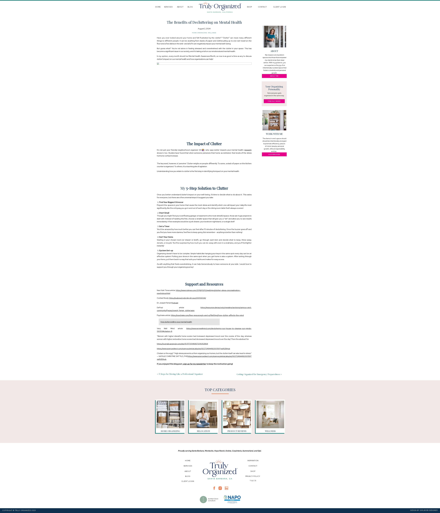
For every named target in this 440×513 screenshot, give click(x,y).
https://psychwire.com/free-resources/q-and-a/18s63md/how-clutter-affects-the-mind (207, 315)
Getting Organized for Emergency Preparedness (258, 375)
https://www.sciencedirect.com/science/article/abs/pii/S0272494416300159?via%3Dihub (193, 348)
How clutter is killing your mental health (176, 322)
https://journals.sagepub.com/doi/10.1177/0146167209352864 (182, 344)
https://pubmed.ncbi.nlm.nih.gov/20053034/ (187, 298)
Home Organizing (199, 33)
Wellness (212, 33)
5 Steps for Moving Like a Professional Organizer (181, 374)
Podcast (174, 303)
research (248, 150)
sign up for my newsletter (194, 364)
